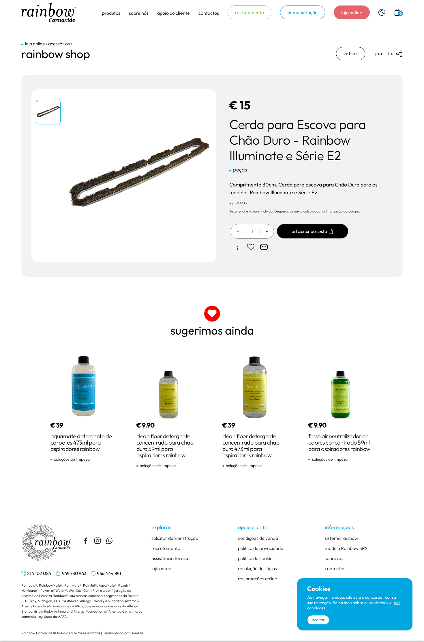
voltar (351, 53)
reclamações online (257, 578)
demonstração (303, 12)
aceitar (318, 619)
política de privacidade (260, 548)
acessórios (59, 43)
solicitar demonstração (174, 538)
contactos (208, 13)
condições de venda (258, 538)
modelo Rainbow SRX (346, 548)
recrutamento (249, 12)
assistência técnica (170, 558)
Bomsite (137, 633)
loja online (351, 12)
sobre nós (334, 558)
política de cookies (256, 558)
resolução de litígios (257, 568)
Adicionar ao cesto (309, 231)
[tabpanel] (49, 113)
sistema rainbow (341, 538)
